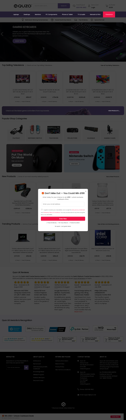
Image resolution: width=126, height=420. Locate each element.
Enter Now (63, 219)
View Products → (114, 111)
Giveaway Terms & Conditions (51, 212)
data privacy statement (78, 210)
